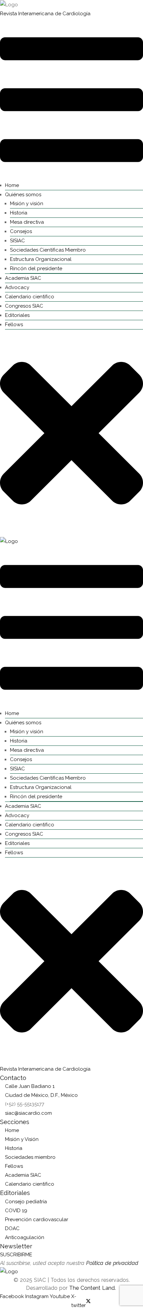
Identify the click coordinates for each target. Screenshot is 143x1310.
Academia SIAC (23, 278)
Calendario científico (29, 297)
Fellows (14, 325)
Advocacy (17, 287)
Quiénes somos (23, 195)
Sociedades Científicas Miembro (48, 250)
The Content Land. (93, 1288)
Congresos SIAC (24, 306)
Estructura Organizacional (41, 259)
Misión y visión (26, 204)
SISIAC (17, 241)
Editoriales (17, 315)
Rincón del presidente (36, 268)
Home (12, 185)
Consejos (21, 231)
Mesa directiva (27, 222)
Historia (18, 213)
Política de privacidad (112, 1263)
